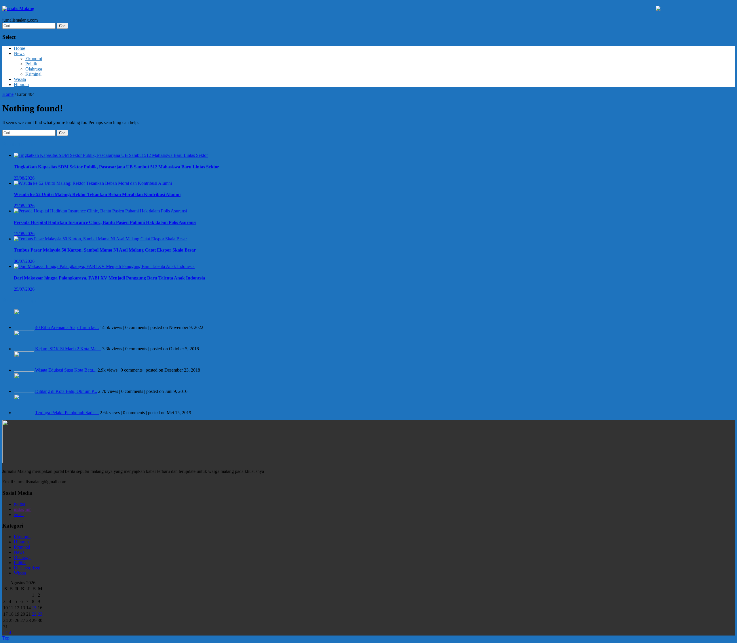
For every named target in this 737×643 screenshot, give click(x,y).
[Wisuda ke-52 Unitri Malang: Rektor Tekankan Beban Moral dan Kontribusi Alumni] (93, 183)
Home (19, 48)
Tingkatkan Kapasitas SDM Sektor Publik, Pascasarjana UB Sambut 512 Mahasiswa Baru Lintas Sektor (116, 166)
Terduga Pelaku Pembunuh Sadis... (67, 412)
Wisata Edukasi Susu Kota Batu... (65, 370)
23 (40, 614)
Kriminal (33, 74)
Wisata (20, 79)
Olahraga (33, 68)
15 (34, 607)
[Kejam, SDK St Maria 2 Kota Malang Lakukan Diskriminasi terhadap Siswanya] (24, 348)
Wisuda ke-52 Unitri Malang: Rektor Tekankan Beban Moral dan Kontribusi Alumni (97, 194)
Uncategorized (27, 567)
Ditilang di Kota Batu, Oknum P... (66, 391)
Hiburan (21, 84)
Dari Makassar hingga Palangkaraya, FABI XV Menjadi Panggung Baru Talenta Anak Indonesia (109, 277)
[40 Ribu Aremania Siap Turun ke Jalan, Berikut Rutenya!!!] (24, 327)
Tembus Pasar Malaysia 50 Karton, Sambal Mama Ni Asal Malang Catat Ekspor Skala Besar (105, 250)
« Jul (6, 632)
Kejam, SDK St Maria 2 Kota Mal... (68, 348)
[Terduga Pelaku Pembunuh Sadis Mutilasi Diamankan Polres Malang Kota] (24, 412)
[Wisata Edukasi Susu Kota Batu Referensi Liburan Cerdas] (24, 370)
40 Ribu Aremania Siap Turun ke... (67, 327)
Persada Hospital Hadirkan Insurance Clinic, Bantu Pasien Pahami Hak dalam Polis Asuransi (105, 222)
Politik (31, 63)
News (19, 53)
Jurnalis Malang (18, 8)
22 (34, 614)
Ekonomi (33, 58)
